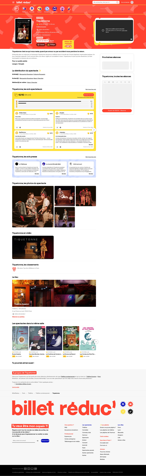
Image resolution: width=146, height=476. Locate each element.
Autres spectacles (87, 453)
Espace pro (68, 436)
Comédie (85, 430)
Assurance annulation (71, 430)
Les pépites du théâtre (107, 430)
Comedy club (86, 432)
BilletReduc (15, 393)
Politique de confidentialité (33, 472)
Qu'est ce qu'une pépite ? (108, 427)
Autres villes (121, 440)
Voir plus (91, 144)
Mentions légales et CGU (49, 472)
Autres (84, 455)
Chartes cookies (62, 472)
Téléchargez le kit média (72, 441)
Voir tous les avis (91, 89)
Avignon (120, 435)
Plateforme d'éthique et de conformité (78, 472)
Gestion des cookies (105, 472)
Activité (84, 445)
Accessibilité (94, 472)
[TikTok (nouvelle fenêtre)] (130, 411)
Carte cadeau (104, 436)
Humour (84, 435)
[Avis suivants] (94, 130)
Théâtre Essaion (41, 27)
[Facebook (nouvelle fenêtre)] (123, 404)
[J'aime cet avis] (17, 127)
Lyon (119, 430)
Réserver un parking (18, 317)
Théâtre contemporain (68, 376)
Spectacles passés (88, 450)
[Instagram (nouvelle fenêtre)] (123, 411)
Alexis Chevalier (38, 78)
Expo (83, 448)
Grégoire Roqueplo (39, 74)
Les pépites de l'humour (107, 432)
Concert (84, 443)
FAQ (66, 427)
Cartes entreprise (70, 439)
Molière (102, 459)
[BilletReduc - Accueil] (24, 2)
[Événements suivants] (96, 342)
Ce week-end (104, 443)
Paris (99, 376)
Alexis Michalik (104, 454)
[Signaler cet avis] (20, 127)
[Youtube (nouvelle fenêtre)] (130, 404)
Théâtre (30, 393)
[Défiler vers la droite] (70, 9)
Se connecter (125, 2)
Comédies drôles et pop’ (23, 384)
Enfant (84, 440)
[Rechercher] (117, 2)
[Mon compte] (132, 2)
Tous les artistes (105, 452)
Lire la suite (15, 387)
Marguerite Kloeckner (26, 74)
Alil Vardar (103, 457)
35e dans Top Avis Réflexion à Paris (28, 268)
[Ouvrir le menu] (14, 2)
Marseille (120, 432)
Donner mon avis (88, 95)
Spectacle (85, 437)
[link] (32, 113)
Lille (119, 437)
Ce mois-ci (103, 445)
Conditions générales (18, 472)
